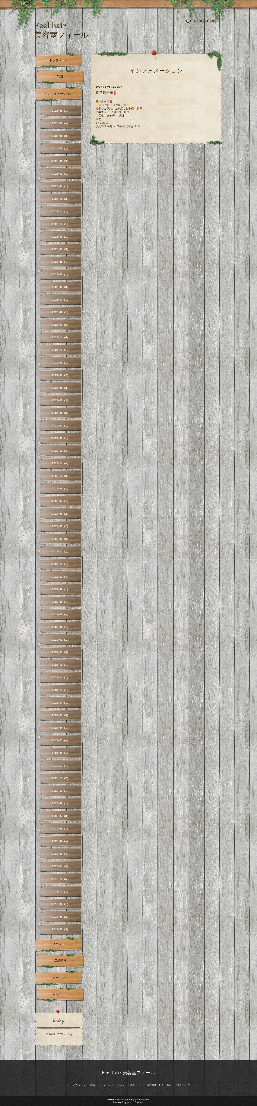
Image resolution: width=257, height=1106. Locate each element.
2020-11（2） (61, 778)
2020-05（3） (61, 828)
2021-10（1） (61, 690)
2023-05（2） (61, 526)
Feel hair (120, 1099)
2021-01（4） (61, 753)
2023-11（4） (61, 463)
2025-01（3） (61, 324)
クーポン (58, 977)
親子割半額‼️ (106, 93)
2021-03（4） (61, 740)
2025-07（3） (61, 249)
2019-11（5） (61, 878)
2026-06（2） (61, 135)
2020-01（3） (61, 866)
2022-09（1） (61, 589)
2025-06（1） (61, 261)
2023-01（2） (61, 538)
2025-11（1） (61, 211)
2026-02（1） (61, 173)
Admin (140, 1102)
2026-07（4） (61, 123)
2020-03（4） (61, 853)
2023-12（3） (61, 450)
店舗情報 (60, 960)
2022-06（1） (61, 601)
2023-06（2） (61, 513)
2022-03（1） (61, 627)
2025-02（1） (61, 312)
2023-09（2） (61, 488)
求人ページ (60, 994)
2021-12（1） (61, 664)
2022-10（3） (61, 576)
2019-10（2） (61, 891)
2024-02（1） (61, 425)
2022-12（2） (61, 551)
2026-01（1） (61, 186)
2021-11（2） (61, 677)
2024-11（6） (61, 337)
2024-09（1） (61, 362)
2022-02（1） (61, 639)
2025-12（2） (61, 198)
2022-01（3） (61, 652)
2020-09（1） (61, 803)
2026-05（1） (61, 148)
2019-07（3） (61, 929)
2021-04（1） (61, 727)
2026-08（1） (61, 110)
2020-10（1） (61, 790)
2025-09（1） (61, 236)
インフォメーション (59, 93)
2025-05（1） (61, 274)
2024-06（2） (61, 387)
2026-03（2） (61, 161)
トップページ (58, 60)
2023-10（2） (61, 475)
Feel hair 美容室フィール (129, 1072)
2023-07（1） (61, 501)
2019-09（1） (61, 904)
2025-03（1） (61, 299)
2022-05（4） (61, 614)
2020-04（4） (61, 841)
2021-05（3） (61, 715)
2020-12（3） (61, 765)
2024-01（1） (61, 438)
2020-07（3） (61, 815)
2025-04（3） (61, 287)
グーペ (130, 1102)
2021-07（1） (61, 702)
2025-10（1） (61, 224)
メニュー (58, 944)
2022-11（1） (61, 564)
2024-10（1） (61, 349)
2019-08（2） (61, 916)
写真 (60, 76)
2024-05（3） (61, 400)
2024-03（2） (61, 412)
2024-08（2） (61, 375)
